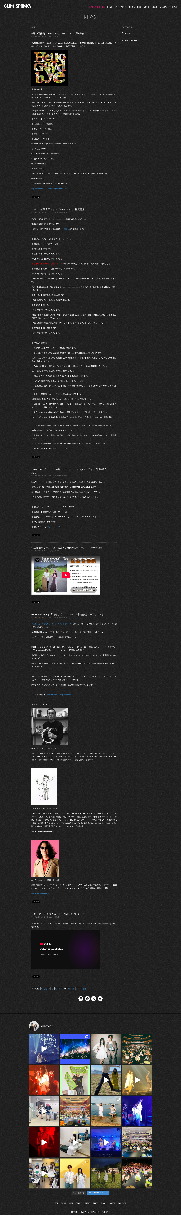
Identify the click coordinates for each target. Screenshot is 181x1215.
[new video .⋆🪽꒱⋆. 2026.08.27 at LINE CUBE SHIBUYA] (44, 1049)
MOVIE (146, 7)
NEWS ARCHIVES (131, 40)
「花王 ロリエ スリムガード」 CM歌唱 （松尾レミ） (59, 914)
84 (69, 989)
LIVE (117, 7)
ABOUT (124, 7)
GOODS (154, 7)
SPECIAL (163, 7)
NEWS (109, 7)
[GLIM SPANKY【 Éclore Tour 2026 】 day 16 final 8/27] (75, 1080)
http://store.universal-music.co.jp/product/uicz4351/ (51, 189)
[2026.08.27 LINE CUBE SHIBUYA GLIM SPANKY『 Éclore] (75, 1049)
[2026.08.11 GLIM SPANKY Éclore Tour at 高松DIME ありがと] (44, 1173)
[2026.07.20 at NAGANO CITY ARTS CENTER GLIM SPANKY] (137, 1080)
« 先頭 (44, 989)
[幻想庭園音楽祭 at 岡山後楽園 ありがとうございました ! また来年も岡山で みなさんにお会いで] (106, 1173)
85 (73, 989)
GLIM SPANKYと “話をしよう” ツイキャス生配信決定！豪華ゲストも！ (68, 614)
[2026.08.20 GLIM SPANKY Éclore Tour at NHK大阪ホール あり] (44, 1111)
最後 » (85, 989)
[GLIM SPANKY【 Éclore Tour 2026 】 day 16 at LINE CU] (137, 1049)
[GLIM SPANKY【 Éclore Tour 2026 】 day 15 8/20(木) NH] (106, 1111)
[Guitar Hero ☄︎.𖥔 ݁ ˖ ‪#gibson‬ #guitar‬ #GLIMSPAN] (44, 1142)
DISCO (95, 1203)
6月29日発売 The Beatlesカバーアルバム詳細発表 (57, 33)
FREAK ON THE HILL (96, 7)
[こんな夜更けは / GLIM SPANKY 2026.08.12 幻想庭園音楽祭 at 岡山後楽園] (106, 1142)
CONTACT (173, 7)
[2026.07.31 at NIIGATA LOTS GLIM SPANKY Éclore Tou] (44, 1080)
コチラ (66, 229)
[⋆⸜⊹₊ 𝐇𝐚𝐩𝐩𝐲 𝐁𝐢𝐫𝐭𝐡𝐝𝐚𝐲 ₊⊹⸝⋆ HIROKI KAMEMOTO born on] (106, 1080)
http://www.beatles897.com (57, 527)
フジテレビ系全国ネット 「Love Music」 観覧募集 (58, 209)
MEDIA (132, 7)
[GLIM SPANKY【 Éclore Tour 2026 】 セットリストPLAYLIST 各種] (106, 1049)
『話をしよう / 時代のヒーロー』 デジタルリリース (51, 624)
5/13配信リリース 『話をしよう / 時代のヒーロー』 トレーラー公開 (66, 547)
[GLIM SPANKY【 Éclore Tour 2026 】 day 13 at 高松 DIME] (137, 1173)
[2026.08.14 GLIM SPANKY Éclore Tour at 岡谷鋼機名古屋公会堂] (75, 1142)
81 (56, 989)
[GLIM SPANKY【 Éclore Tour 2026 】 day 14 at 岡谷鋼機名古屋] (137, 1142)
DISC (139, 7)
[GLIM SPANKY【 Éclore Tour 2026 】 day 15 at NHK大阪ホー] (75, 1111)
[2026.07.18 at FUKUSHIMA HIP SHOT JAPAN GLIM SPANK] (137, 1111)
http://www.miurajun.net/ (40, 893)
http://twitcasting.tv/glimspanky (59, 695)
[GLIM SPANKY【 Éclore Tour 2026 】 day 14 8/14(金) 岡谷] (75, 1173)
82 (60, 989)
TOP (56, 1203)
